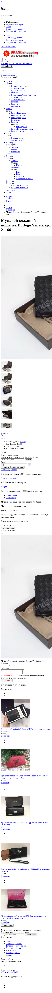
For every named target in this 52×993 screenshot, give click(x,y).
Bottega (23, 442)
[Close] (2, 533)
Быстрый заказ (17, 467)
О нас (8, 27)
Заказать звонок (25, 64)
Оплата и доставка (14, 29)
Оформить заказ (8, 75)
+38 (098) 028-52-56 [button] (9, 972)
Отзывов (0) (11, 497)
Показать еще (7, 925)
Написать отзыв (8, 528)
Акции (9, 196)
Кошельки (10, 210)
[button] (8, 46)
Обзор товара (12, 495)
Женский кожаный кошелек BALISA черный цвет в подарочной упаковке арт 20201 (23, 917)
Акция (4, 487)
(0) (2, 435)
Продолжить (6, 680)
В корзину (6, 467)
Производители (13, 953)
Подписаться (31, 935)
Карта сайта (11, 950)
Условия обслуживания (16, 31)
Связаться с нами (13, 948)
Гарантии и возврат (14, 24)
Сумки (9, 207)
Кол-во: (4, 462)
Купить (28, 460)
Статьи (9, 201)
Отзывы (9, 199)
